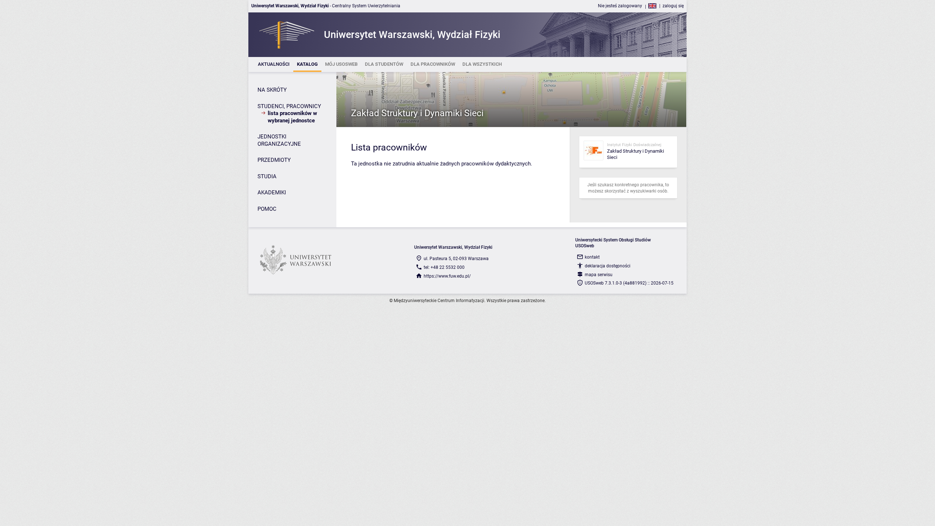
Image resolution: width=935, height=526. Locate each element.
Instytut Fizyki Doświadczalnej (634, 144)
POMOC (266, 209)
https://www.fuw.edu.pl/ (447, 276)
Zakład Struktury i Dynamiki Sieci (417, 113)
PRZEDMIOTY (274, 160)
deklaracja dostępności (607, 265)
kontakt (592, 257)
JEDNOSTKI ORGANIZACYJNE (279, 140)
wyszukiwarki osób (648, 191)
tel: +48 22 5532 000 (444, 267)
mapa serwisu (598, 274)
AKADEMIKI (271, 192)
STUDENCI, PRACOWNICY (289, 106)
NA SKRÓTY (272, 90)
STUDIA (266, 176)
